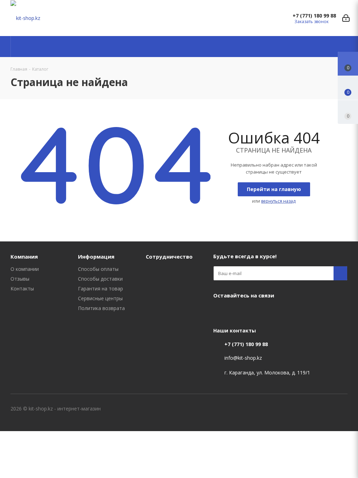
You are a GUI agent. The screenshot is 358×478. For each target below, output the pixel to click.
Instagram (238, 312)
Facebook (220, 312)
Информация (96, 256)
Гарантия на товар (100, 288)
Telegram (255, 312)
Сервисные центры (100, 298)
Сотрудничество (169, 256)
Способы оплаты (98, 269)
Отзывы (19, 278)
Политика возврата (101, 308)
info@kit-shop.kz (243, 357)
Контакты (22, 288)
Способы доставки (100, 278)
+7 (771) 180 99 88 (314, 16)
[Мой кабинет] (346, 18)
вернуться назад (278, 201)
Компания (24, 256)
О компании (24, 269)
